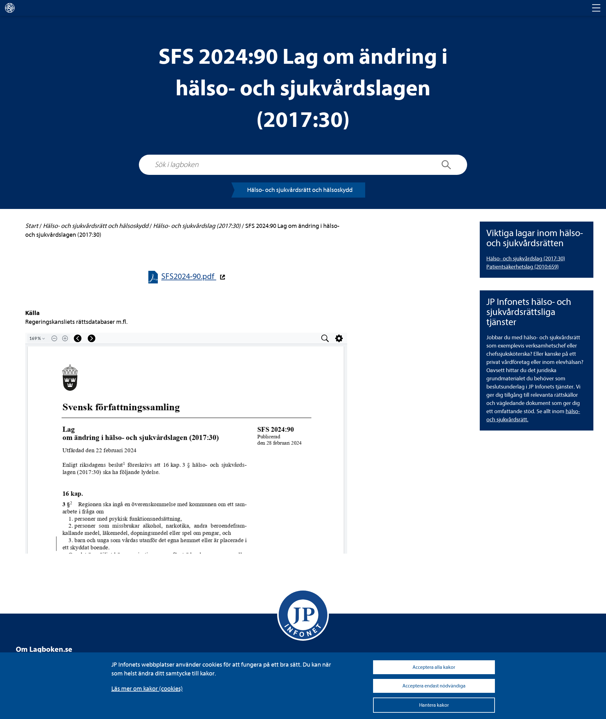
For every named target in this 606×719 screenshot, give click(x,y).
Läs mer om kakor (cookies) (147, 688)
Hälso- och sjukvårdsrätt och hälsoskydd (300, 189)
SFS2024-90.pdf (188, 276)
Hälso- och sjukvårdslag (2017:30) (525, 258)
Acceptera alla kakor (434, 667)
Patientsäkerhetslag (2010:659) (522, 267)
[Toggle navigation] (596, 8)
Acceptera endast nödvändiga (434, 686)
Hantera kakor (434, 705)
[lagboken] (10, 8)
